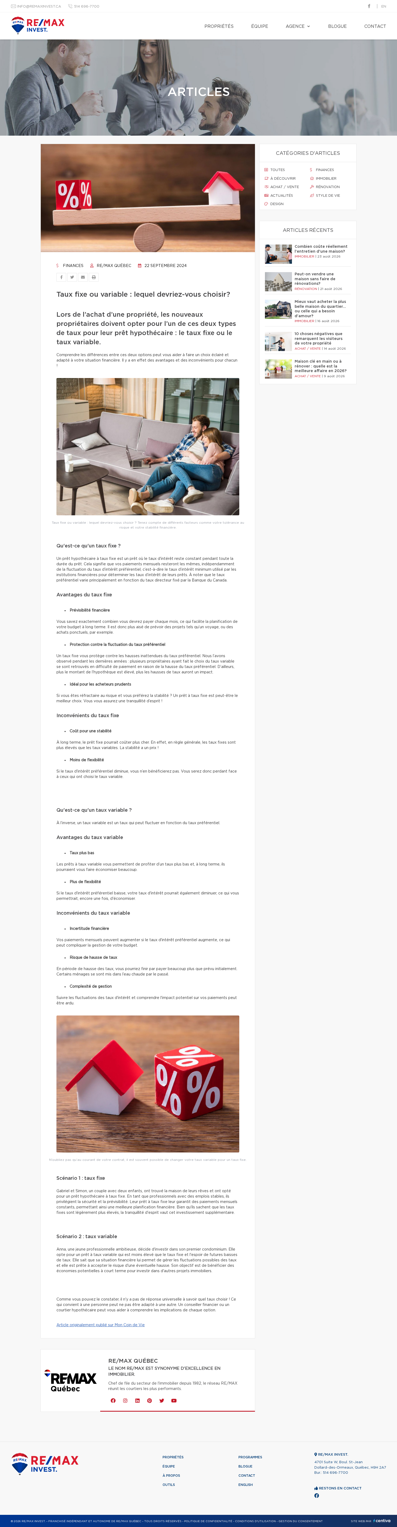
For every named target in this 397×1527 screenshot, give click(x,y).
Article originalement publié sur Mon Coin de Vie (100, 1325)
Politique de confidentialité (208, 1521)
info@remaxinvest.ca (39, 6)
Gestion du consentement (300, 1521)
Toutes (277, 170)
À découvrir (282, 179)
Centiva (382, 1520)
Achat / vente (284, 187)
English (245, 1484)
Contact (375, 26)
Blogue (337, 26)
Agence (295, 26)
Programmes (250, 1457)
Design (276, 204)
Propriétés (219, 26)
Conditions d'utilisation (255, 1521)
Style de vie (327, 196)
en (383, 6)
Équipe (259, 26)
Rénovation (327, 187)
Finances (72, 266)
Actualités (281, 196)
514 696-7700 (86, 6)
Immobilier (326, 179)
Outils (169, 1484)
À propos (171, 1475)
